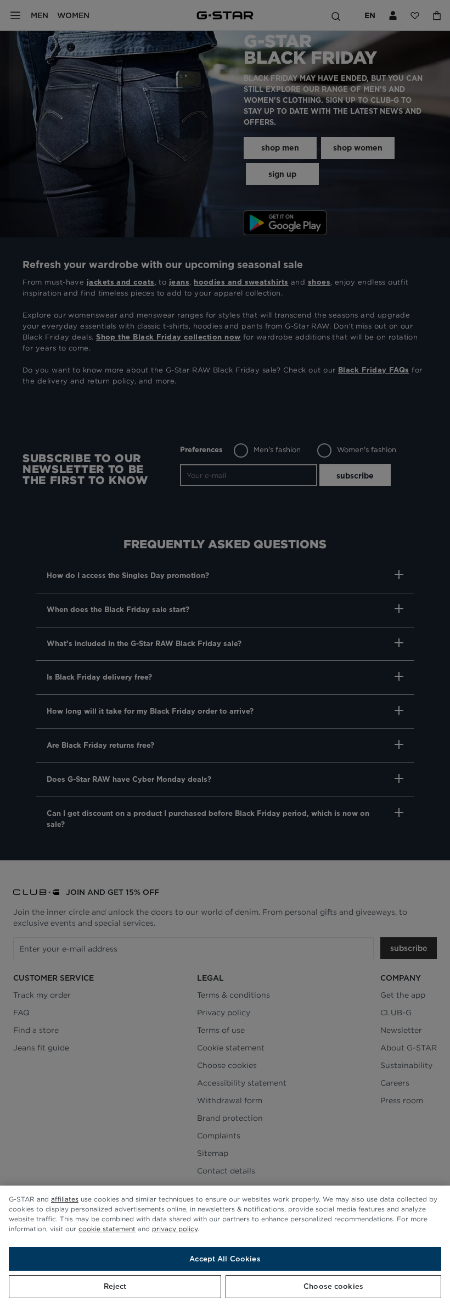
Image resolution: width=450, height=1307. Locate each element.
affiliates (64, 1199)
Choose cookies (333, 1286)
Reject (115, 1286)
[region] (225, 1246)
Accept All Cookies (224, 1259)
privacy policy (175, 1229)
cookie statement (107, 1229)
